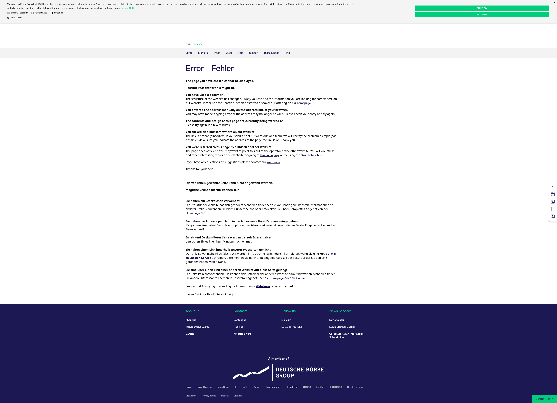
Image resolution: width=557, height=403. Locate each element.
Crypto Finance (355, 387)
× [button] (554, 2)
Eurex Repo (223, 387)
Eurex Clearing (204, 387)
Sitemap (238, 395)
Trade (217, 52)
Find (287, 52)
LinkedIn (286, 319)
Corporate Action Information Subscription (346, 335)
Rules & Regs (271, 52)
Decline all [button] (482, 15)
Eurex (188, 44)
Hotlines (238, 326)
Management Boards (197, 326)
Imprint (225, 395)
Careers (190, 333)
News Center (336, 319)
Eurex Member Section (342, 326)
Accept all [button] (482, 8)
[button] (8, 13)
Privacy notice (209, 395)
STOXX (307, 387)
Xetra (257, 387)
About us (191, 319)
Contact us (240, 319)
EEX (236, 387)
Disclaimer (191, 395)
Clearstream (292, 387)
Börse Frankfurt (273, 387)
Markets (203, 52)
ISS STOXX (336, 387)
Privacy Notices (129, 8)
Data (240, 52)
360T (246, 387)
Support (253, 52)
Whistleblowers (242, 333)
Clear (229, 52)
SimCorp (321, 387)
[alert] (278, 11)
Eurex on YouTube (291, 326)
